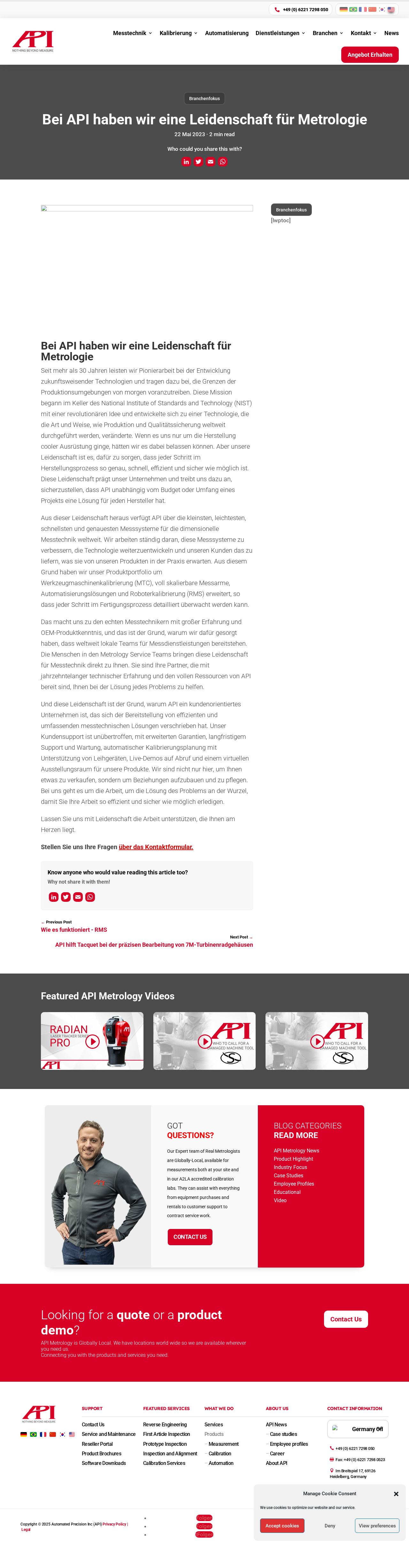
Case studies (281, 1434)
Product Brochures (101, 1454)
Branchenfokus (204, 98)
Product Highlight (293, 1159)
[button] (396, 1494)
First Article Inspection (166, 1434)
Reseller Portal (97, 1444)
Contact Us (190, 1236)
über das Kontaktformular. (156, 847)
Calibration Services (164, 1463)
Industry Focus (290, 1167)
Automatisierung (227, 33)
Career (275, 1454)
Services (213, 1425)
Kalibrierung (176, 33)
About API (276, 1463)
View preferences (377, 1526)
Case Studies (288, 1176)
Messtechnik (129, 33)
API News (276, 1425)
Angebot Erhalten (370, 54)
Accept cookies (282, 1526)
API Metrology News (296, 1151)
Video (280, 1200)
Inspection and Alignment (170, 1454)
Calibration (217, 1454)
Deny (330, 1526)
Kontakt (361, 33)
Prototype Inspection (165, 1444)
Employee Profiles (294, 1184)
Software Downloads (104, 1463)
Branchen (325, 33)
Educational (287, 1192)
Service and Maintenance (108, 1434)
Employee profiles (287, 1444)
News (391, 33)
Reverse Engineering (165, 1425)
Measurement (221, 1444)
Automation (218, 1463)
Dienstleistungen (277, 33)
